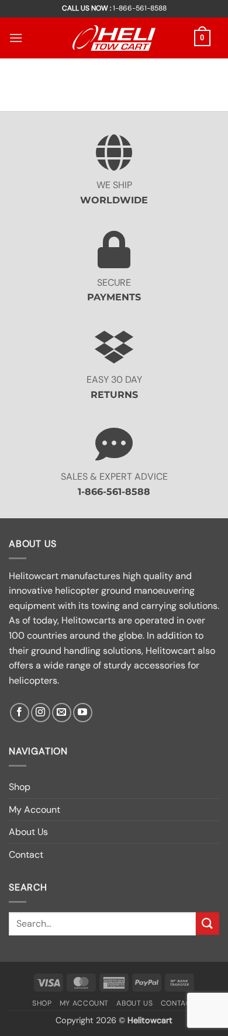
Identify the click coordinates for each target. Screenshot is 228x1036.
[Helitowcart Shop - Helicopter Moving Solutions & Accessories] (114, 38)
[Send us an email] (61, 712)
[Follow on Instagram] (40, 712)
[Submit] (207, 923)
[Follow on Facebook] (19, 712)
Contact (26, 854)
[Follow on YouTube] (82, 712)
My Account (34, 809)
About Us (28, 832)
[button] (16, 37)
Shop (19, 787)
